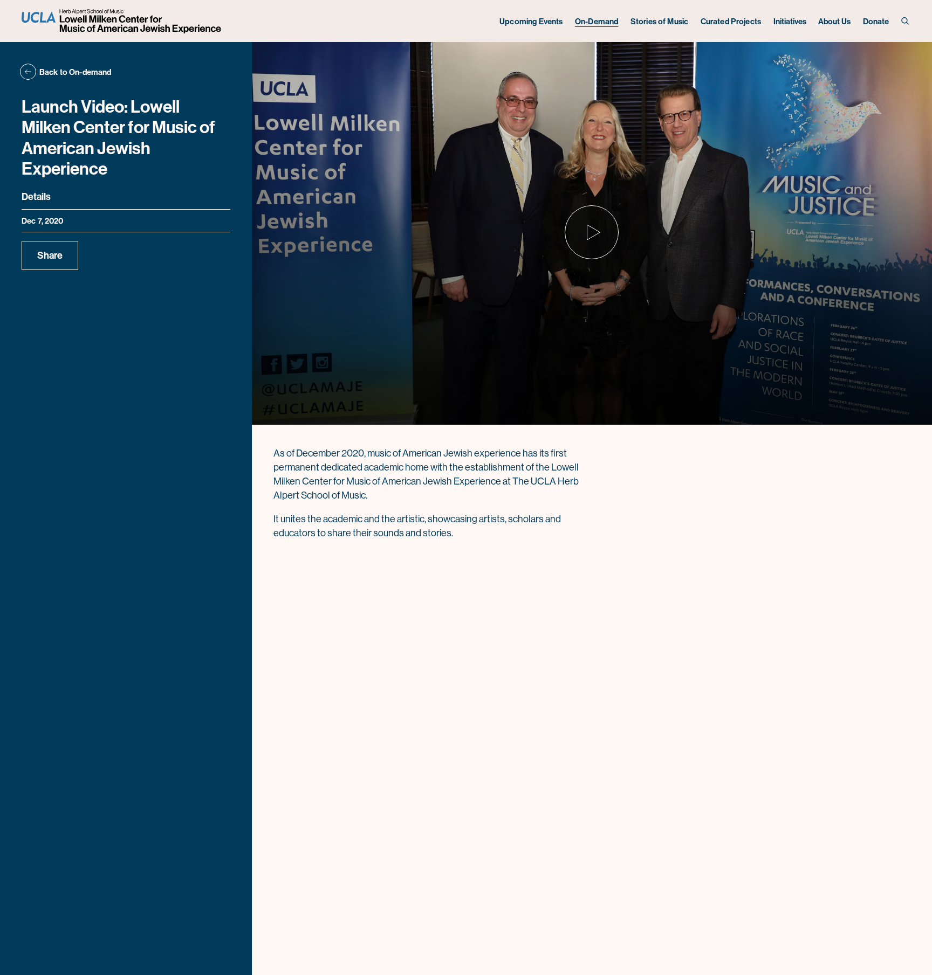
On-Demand (596, 21)
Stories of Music (659, 21)
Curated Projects (731, 21)
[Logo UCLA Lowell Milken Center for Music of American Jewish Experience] (123, 21)
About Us (834, 21)
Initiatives (789, 21)
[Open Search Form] (905, 21)
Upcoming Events (531, 21)
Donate (876, 21)
